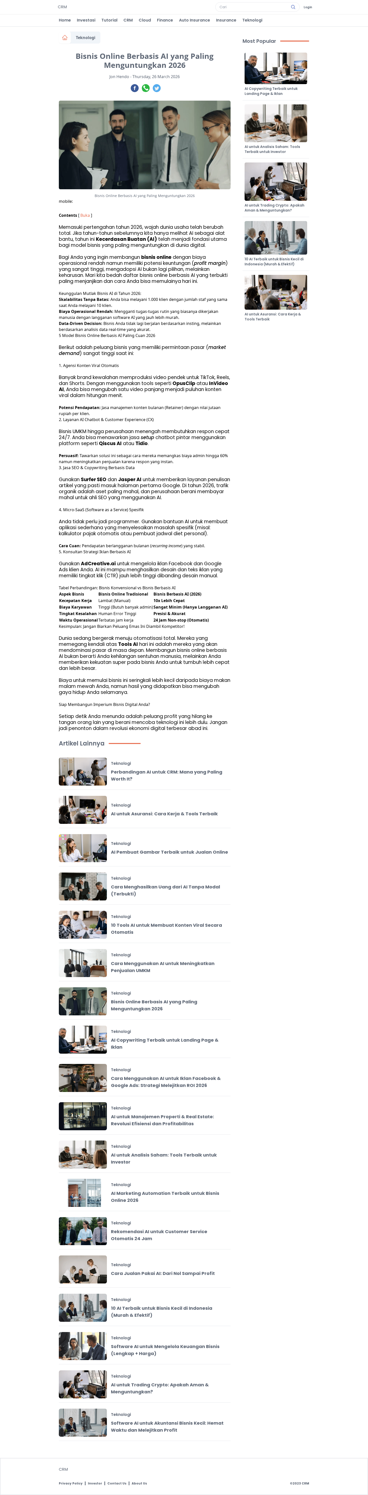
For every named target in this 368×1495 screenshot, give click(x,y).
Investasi (86, 20)
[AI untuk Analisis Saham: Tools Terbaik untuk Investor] (83, 1155)
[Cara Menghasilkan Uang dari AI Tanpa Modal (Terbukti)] (83, 886)
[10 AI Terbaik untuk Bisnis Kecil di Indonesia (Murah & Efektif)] (83, 1308)
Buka (85, 215)
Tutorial (109, 20)
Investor (95, 1483)
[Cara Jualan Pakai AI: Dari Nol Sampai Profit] (83, 1269)
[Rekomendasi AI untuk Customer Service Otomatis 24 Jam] (83, 1231)
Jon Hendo (119, 76)
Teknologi (252, 20)
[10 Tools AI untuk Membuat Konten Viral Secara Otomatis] (83, 925)
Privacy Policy (71, 1483)
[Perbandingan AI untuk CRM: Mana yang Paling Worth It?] (83, 772)
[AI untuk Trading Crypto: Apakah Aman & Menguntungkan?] (83, 1384)
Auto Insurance (194, 20)
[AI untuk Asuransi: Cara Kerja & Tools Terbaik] (83, 810)
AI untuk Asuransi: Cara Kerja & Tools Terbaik (164, 814)
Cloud (145, 20)
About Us (139, 1483)
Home (65, 20)
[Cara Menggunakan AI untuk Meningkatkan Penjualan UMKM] (83, 963)
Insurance (226, 20)
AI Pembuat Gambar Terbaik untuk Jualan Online (169, 852)
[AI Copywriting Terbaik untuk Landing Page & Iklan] (83, 1040)
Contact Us (116, 1483)
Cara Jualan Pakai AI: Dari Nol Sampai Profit (163, 1273)
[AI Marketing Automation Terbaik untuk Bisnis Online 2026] (83, 1193)
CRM (128, 20)
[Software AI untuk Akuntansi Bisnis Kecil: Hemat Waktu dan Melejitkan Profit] (83, 1423)
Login (308, 7)
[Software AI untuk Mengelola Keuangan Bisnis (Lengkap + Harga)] (83, 1346)
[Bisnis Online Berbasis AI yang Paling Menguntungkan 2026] (83, 1001)
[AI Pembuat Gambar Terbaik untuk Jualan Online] (83, 848)
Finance (165, 20)
